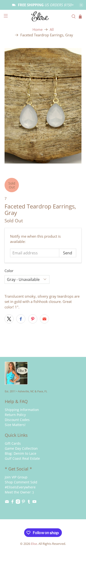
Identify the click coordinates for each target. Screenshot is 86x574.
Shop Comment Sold (21, 482)
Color (9, 270)
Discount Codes (17, 419)
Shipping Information (22, 409)
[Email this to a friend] (44, 318)
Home (37, 29)
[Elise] (43, 16)
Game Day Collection (21, 448)
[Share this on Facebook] (20, 318)
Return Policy (15, 414)
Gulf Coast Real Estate (22, 458)
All (52, 29)
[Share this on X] (9, 318)
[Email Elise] (7, 502)
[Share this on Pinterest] (32, 318)
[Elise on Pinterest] (23, 502)
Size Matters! (15, 424)
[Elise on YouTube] (34, 502)
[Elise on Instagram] (18, 502)
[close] (81, 5)
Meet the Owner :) (19, 492)
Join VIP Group (16, 477)
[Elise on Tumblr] (29, 502)
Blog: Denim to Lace (20, 453)
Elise (34, 544)
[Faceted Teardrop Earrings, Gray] (43, 106)
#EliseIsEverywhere (20, 487)
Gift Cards (13, 443)
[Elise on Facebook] (12, 502)
